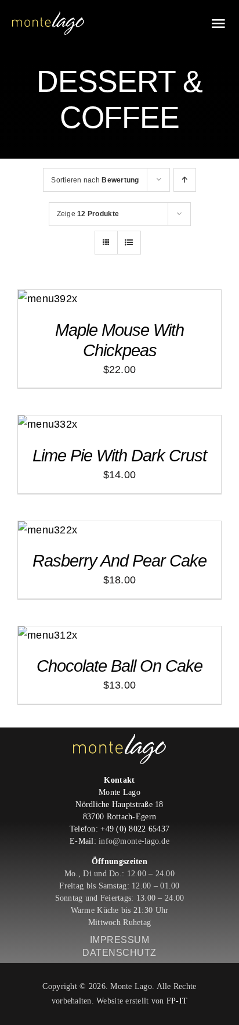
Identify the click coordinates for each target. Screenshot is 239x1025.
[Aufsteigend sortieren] (184, 180)
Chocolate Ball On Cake (119, 666)
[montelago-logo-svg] (48, 17)
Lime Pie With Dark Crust (119, 455)
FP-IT (176, 1001)
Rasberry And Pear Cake (119, 560)
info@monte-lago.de (134, 841)
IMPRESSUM (120, 940)
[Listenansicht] (129, 242)
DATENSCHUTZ (119, 953)
